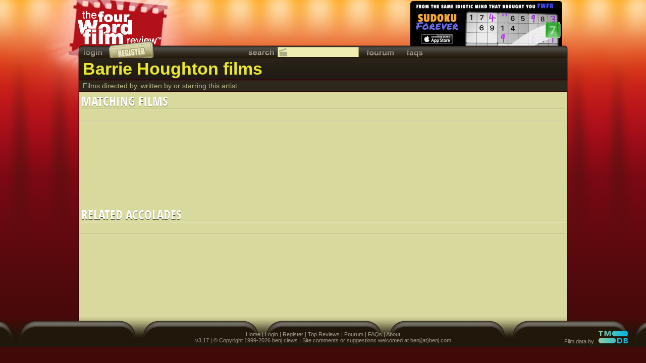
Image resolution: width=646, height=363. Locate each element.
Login (271, 334)
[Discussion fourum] (380, 52)
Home (253, 334)
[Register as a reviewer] (132, 49)
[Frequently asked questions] (414, 52)
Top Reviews (324, 334)
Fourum (353, 334)
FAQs (375, 334)
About (393, 334)
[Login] (94, 52)
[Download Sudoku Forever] (485, 25)
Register (293, 334)
